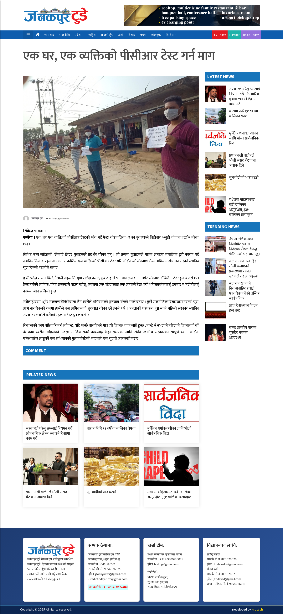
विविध (170, 35)
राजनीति (64, 35)
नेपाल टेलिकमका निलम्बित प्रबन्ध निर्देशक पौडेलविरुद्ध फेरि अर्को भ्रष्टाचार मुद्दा (244, 246)
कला (143, 35)
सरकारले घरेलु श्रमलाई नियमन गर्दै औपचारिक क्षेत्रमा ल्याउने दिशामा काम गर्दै (49, 433)
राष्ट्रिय (92, 35)
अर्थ (120, 35)
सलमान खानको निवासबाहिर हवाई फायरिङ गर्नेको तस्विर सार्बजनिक (244, 291)
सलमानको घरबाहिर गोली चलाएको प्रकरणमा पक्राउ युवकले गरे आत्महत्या (243, 269)
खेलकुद (156, 35)
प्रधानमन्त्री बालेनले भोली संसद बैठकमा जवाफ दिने (46, 494)
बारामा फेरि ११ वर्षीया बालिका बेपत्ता (111, 428)
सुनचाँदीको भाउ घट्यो (101, 492)
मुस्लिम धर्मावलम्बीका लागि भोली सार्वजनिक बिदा (169, 431)
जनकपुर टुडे (37, 218)
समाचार (49, 35)
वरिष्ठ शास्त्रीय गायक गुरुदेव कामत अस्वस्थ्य (242, 332)
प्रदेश (78, 35)
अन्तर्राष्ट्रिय (106, 35)
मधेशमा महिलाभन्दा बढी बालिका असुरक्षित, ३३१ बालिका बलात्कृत (169, 494)
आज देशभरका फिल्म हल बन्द (243, 308)
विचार (131, 35)
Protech (257, 609)
